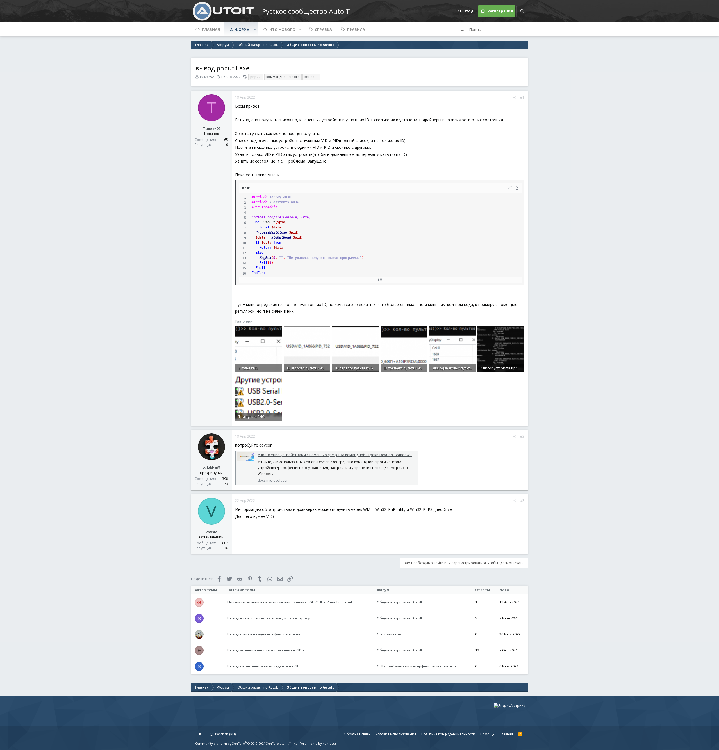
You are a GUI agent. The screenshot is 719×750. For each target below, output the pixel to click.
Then (277, 242)
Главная (211, 29)
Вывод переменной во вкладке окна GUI (264, 666)
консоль (311, 76)
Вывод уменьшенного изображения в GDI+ (265, 650)
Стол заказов (389, 634)
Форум (242, 29)
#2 (522, 436)
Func (256, 222)
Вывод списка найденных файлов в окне (264, 634)
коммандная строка (283, 76)
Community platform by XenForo (240, 743)
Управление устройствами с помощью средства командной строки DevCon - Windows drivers (341, 454)
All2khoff (211, 467)
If (258, 242)
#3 (522, 500)
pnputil (255, 76)
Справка (323, 29)
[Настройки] (200, 734)
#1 (522, 97)
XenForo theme (305, 743)
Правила (356, 29)
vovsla (211, 531)
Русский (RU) (225, 734)
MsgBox (265, 258)
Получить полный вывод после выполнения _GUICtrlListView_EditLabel (289, 602)
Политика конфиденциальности (448, 734)
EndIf (260, 268)
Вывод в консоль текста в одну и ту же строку (268, 618)
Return (265, 248)
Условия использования (396, 734)
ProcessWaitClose (271, 232)
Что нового (282, 29)
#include (259, 197)
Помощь (487, 734)
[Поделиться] (514, 97)
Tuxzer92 (206, 76)
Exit (263, 263)
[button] (254, 29)
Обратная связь (357, 734)
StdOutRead (281, 237)
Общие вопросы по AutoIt (399, 602)
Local (264, 227)
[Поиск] (522, 11)
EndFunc (258, 273)
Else (259, 253)
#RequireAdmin (264, 207)
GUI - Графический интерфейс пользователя (416, 666)
